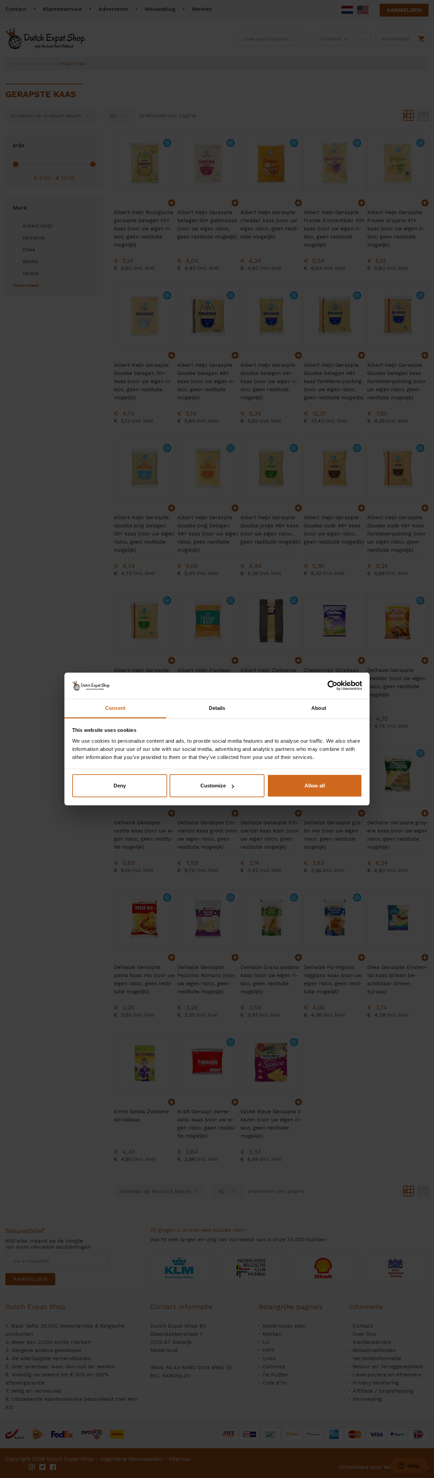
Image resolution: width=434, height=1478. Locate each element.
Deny (120, 785)
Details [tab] (217, 708)
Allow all (314, 785)
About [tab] (318, 708)
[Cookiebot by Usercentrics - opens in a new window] (332, 685)
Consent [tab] (115, 708)
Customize (213, 785)
